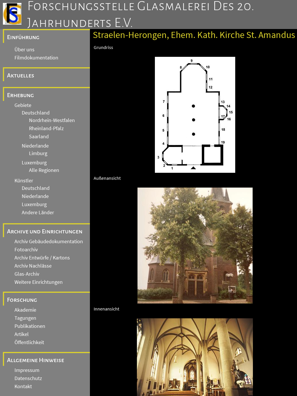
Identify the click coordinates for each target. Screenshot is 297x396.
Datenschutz (28, 378)
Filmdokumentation (36, 58)
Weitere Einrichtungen (39, 282)
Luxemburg (34, 162)
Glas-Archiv (27, 274)
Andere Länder (38, 212)
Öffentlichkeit (29, 342)
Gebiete (23, 105)
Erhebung (20, 95)
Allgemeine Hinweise (35, 360)
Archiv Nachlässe (33, 266)
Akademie (25, 310)
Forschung (22, 300)
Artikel (22, 334)
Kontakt (23, 386)
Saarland (39, 136)
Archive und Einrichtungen (44, 231)
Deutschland (36, 113)
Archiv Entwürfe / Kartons (42, 258)
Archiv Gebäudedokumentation (49, 241)
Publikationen (30, 326)
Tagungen (25, 318)
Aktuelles (20, 75)
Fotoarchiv (26, 249)
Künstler (24, 180)
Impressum (27, 370)
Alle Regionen (44, 170)
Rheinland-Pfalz (46, 128)
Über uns (25, 49)
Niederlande (35, 146)
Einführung (23, 37)
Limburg (38, 153)
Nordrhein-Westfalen (52, 120)
